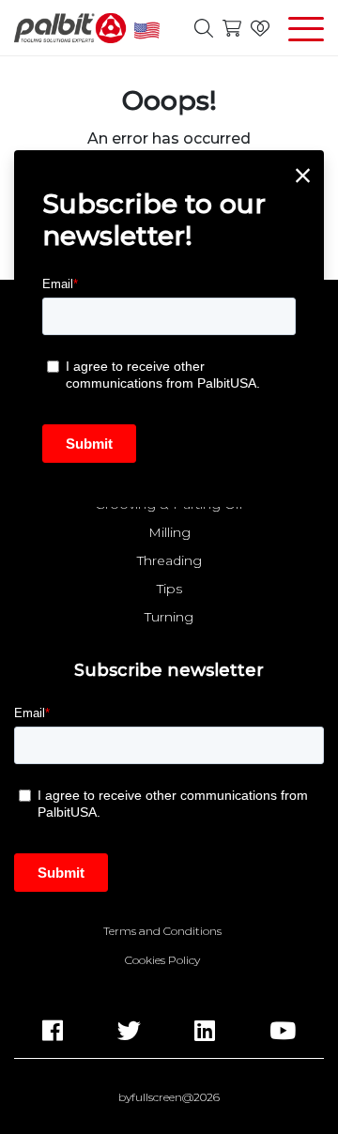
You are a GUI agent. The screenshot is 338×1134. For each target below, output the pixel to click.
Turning (169, 616)
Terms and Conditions (162, 931)
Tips (169, 588)
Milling (169, 532)
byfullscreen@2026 (169, 1097)
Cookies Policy (162, 960)
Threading (169, 560)
